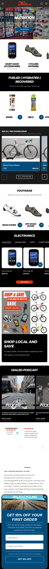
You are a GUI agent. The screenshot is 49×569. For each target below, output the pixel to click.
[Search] (41, 3)
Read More (6, 418)
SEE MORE (24, 282)
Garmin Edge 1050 (7, 271)
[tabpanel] (24, 262)
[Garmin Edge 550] (33, 258)
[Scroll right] (44, 177)
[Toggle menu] (2, 3)
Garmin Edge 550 (28, 271)
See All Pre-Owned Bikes (24, 176)
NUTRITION (24, 29)
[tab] (6, 242)
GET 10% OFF (24, 559)
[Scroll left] (4, 177)
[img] (11, 430)
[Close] (45, 497)
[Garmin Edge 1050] (12, 258)
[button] (21, 447)
